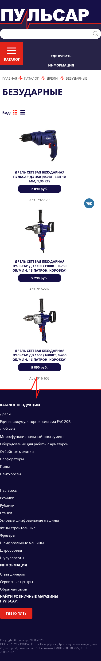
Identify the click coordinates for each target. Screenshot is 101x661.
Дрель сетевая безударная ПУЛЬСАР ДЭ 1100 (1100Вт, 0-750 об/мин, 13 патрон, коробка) (39, 266)
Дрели (52, 78)
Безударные (76, 78)
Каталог (31, 78)
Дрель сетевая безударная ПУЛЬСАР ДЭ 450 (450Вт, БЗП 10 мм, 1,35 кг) (39, 176)
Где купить (61, 56)
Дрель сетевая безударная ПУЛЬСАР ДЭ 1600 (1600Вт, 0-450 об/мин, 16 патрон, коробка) (39, 355)
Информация (61, 65)
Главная (9, 78)
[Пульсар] (89, 203)
